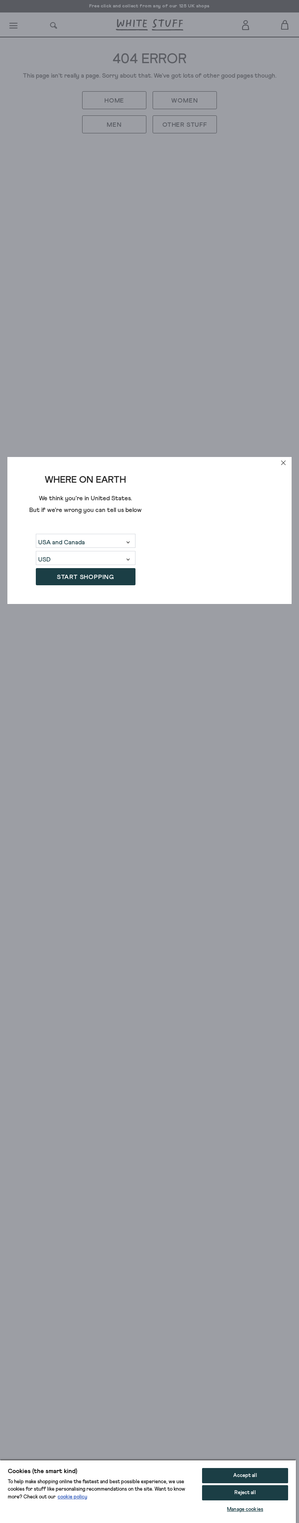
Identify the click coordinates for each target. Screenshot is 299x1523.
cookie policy (72, 1497)
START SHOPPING (85, 577)
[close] (283, 463)
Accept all (245, 1475)
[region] (148, 1491)
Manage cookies (245, 1509)
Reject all (244, 1492)
